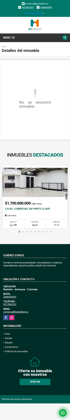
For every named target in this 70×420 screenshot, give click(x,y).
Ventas (8, 338)
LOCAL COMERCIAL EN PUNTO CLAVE (27, 208)
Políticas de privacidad (16, 351)
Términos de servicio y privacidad (17, 399)
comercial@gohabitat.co (15, 312)
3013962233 (27, 7)
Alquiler (9, 342)
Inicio (4, 47)
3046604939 (46, 7)
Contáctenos (11, 347)
